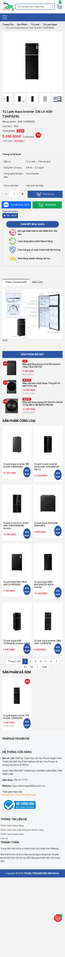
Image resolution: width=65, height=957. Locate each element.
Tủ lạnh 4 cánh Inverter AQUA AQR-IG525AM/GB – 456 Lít (47, 467)
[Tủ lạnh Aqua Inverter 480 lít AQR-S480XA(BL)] (17, 443)
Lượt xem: (7, 126)
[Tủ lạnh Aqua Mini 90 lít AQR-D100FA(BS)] (17, 561)
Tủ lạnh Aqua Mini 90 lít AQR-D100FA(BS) (15, 583)
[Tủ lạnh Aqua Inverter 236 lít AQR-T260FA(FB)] (7, 99)
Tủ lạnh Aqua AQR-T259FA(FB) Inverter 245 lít (16, 642)
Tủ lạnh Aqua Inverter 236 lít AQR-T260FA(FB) (16, 716)
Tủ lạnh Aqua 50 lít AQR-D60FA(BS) (46, 524)
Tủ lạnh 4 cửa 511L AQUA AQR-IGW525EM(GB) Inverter (15, 526)
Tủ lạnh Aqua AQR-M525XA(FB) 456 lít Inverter (43, 585)
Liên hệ (4, 838)
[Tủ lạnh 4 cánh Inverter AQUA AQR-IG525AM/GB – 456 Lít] (48, 443)
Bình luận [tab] (37, 282)
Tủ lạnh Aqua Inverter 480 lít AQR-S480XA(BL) (16, 465)
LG (25, 361)
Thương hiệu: (8, 131)
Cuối (44, 667)
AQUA (27, 380)
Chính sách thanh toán (12, 834)
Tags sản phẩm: (10, 211)
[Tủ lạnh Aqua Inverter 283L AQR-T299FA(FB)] (48, 620)
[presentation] (4, 99)
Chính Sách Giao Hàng (12, 825)
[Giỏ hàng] (59, 7)
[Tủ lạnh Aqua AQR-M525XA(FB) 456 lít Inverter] (48, 561)
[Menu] (4, 17)
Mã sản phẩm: (9, 121)
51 (25, 667)
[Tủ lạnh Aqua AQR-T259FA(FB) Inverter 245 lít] (17, 620)
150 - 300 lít (11, 215)
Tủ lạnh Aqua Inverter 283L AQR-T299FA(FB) (47, 642)
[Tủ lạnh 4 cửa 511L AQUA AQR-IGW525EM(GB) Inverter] (17, 502)
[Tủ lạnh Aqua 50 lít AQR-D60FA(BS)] (48, 502)
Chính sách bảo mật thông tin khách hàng (22, 830)
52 (31, 667)
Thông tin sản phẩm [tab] (16, 282)
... (19, 667)
